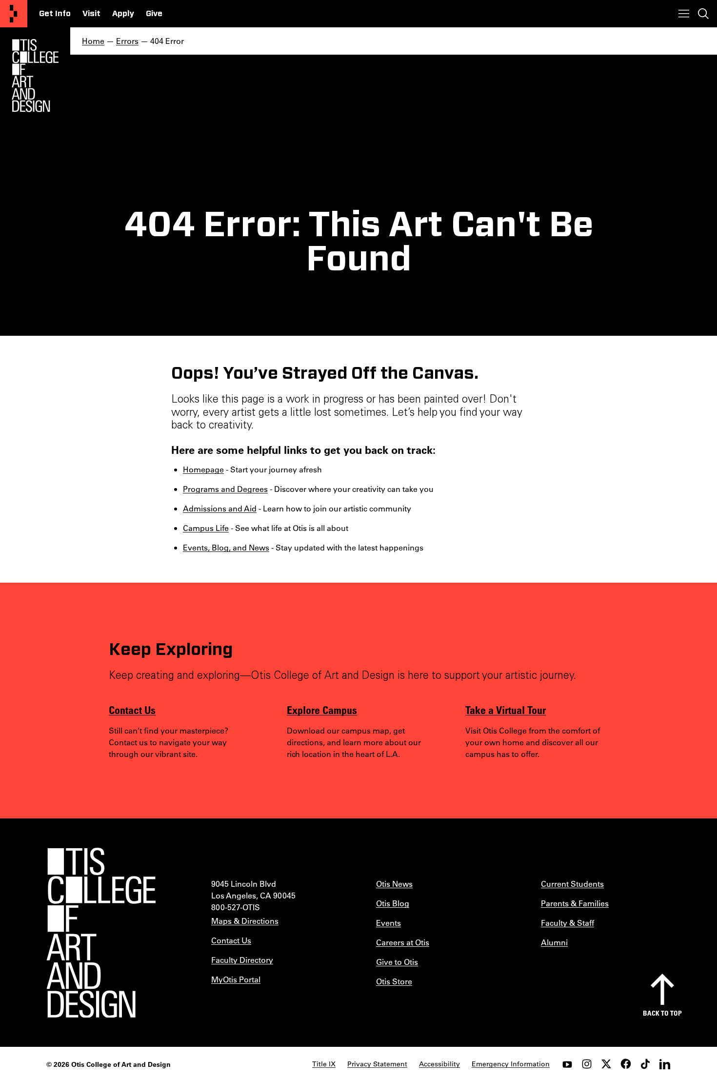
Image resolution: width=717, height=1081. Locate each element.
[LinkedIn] (665, 1064)
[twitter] (606, 1064)
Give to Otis (397, 962)
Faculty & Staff (567, 923)
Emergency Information (511, 1064)
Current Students (572, 883)
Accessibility (439, 1064)
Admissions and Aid (220, 508)
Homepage (203, 469)
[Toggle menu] (684, 14)
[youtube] (567, 1064)
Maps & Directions (245, 921)
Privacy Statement (377, 1064)
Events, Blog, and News (226, 547)
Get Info (55, 14)
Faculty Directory (242, 960)
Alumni (554, 942)
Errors (127, 41)
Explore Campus (322, 709)
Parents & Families (575, 903)
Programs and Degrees (225, 489)
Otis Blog (392, 903)
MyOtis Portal (235, 979)
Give (154, 14)
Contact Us (132, 709)
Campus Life (206, 528)
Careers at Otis (402, 942)
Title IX (324, 1064)
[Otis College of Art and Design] (13, 13)
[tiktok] (645, 1064)
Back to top (662, 1013)
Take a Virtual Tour (505, 709)
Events (388, 923)
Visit (91, 14)
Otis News (394, 883)
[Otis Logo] (35, 75)
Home (93, 41)
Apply (123, 14)
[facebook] (626, 1064)
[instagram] (587, 1064)
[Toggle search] (703, 14)
